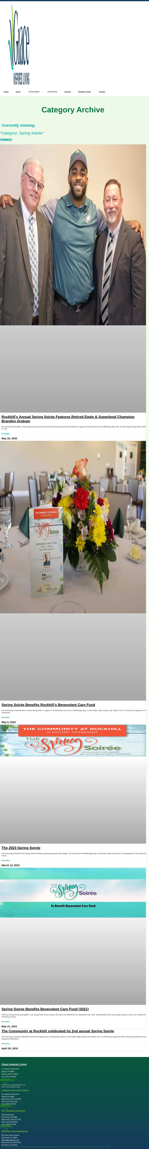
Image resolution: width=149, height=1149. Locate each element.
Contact (102, 92)
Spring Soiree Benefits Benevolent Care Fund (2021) (45, 1009)
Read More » (6, 433)
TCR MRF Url (6, 1146)
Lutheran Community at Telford (15, 1090)
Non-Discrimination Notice (44, 1146)
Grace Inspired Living (14, 1064)
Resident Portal (84, 92)
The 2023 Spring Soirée (21, 848)
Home (6, 92)
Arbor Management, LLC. (11, 1140)
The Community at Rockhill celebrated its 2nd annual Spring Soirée (58, 1031)
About (18, 92)
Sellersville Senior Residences (15, 1131)
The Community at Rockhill (13, 1111)
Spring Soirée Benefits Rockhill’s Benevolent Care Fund (48, 705)
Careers (67, 92)
